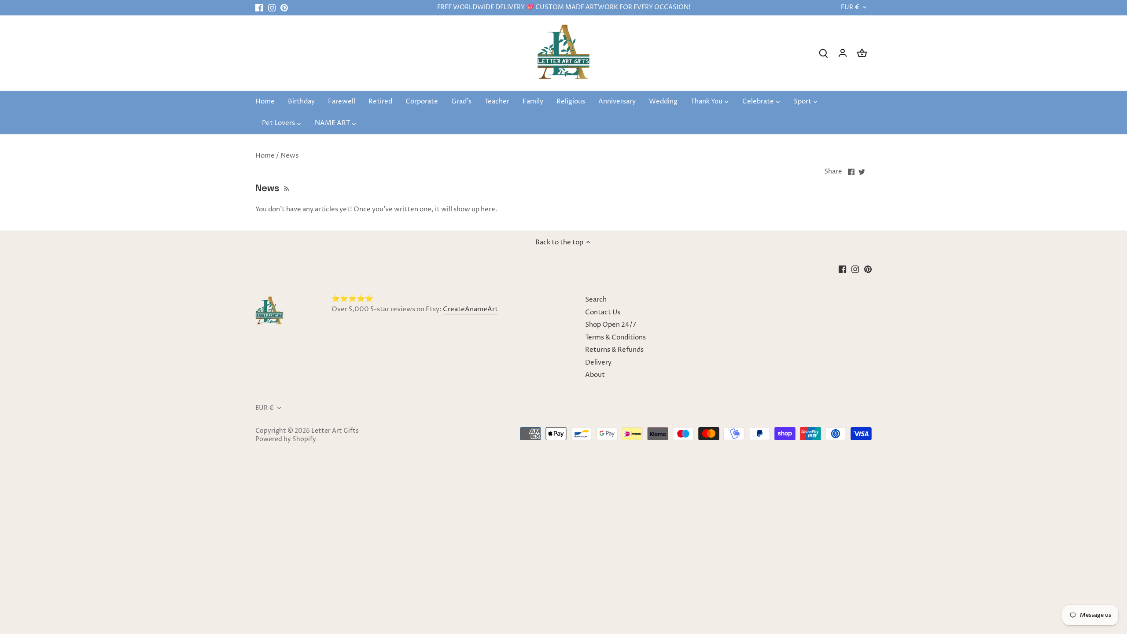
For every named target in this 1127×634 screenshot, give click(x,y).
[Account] (842, 53)
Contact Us (602, 312)
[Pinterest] (284, 7)
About (595, 375)
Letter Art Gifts (335, 431)
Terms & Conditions (615, 337)
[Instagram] (272, 7)
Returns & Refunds (614, 349)
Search (596, 299)
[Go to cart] (862, 53)
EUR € (850, 7)
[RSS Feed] (285, 188)
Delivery (598, 362)
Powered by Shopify (285, 439)
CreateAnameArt (470, 309)
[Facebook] (259, 7)
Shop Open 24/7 (610, 324)
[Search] (823, 53)
